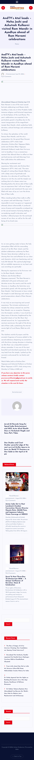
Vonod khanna (13, 496)
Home (17, 44)
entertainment (17, 392)
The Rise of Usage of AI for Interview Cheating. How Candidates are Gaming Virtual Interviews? (15, 648)
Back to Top (17, 756)
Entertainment (10, 74)
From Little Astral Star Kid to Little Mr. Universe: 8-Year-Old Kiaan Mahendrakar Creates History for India (16, 668)
